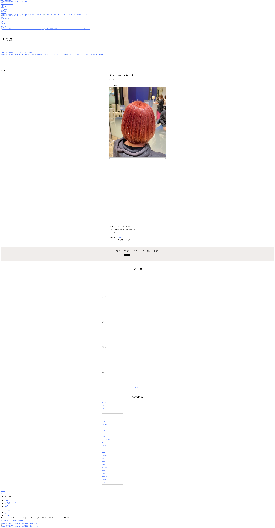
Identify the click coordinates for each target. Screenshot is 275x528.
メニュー (5, 500)
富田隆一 (120, 237)
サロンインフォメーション (10, 502)
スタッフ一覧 (6, 503)
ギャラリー (6, 505)
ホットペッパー (113, 240)
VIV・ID (3, 491)
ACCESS (35, 526)
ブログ (5, 506)
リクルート (6, 515)
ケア (4, 513)
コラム (5, 512)
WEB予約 (36, 523)
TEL (34, 525)
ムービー (5, 509)
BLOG (2, 493)
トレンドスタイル (8, 510)
